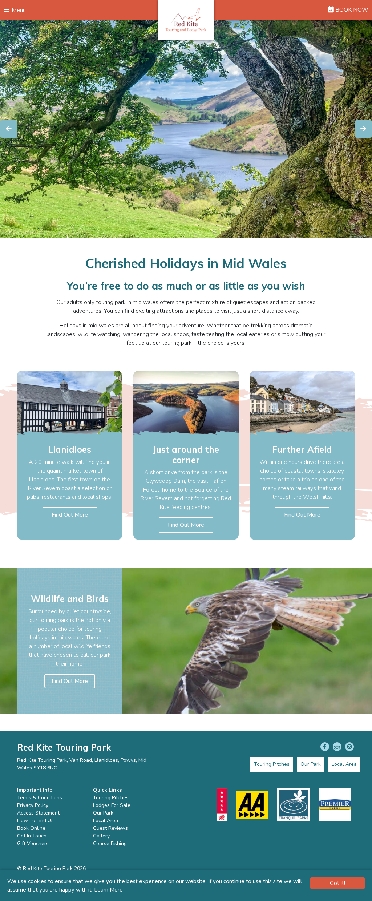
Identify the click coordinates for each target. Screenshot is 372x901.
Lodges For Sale (111, 805)
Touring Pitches (111, 797)
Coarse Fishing (110, 843)
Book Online (31, 828)
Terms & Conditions (39, 797)
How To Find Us (35, 820)
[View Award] (222, 804)
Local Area (105, 820)
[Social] (324, 746)
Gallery (101, 835)
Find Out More (70, 515)
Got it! (337, 883)
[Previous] (8, 129)
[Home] (186, 20)
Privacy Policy (32, 805)
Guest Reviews (110, 828)
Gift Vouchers (33, 843)
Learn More (108, 889)
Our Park (103, 812)
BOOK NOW (351, 10)
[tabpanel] (70, 455)
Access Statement (38, 812)
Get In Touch (31, 835)
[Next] (363, 129)
